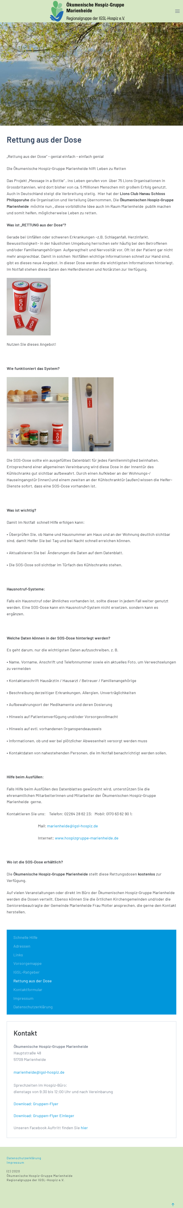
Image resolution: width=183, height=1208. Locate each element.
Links (18, 954)
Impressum (23, 998)
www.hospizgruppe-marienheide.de (87, 837)
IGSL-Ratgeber (26, 972)
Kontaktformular (27, 989)
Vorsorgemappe (27, 963)
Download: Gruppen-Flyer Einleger (44, 1115)
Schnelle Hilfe (25, 937)
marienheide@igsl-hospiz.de (72, 825)
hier (84, 1127)
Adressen (21, 946)
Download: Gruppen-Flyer (36, 1103)
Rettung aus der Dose (32, 980)
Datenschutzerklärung (33, 1006)
